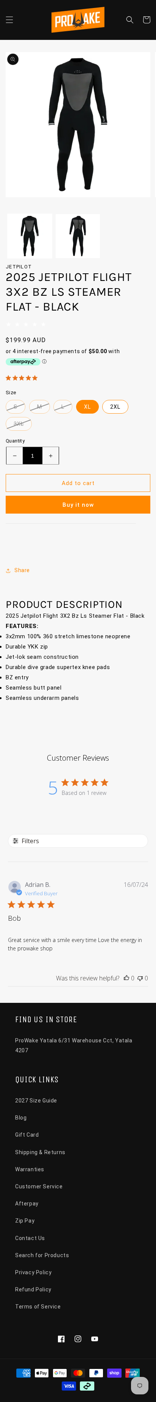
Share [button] (22, 570)
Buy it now (78, 504)
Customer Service (39, 1186)
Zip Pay (24, 1221)
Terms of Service (38, 1307)
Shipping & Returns (40, 1152)
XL (87, 407)
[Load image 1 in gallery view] (30, 236)
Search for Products (42, 1255)
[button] (9, 19)
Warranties (29, 1169)
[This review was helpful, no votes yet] (126, 978)
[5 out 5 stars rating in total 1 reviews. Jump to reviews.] (23, 378)
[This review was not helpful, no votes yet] (140, 978)
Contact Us (30, 1238)
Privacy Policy (33, 1272)
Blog (21, 1118)
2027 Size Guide (36, 1100)
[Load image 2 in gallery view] (78, 236)
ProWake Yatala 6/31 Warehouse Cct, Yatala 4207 (74, 1045)
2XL (115, 407)
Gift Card (27, 1135)
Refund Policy (33, 1289)
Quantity (15, 441)
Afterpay (27, 1204)
